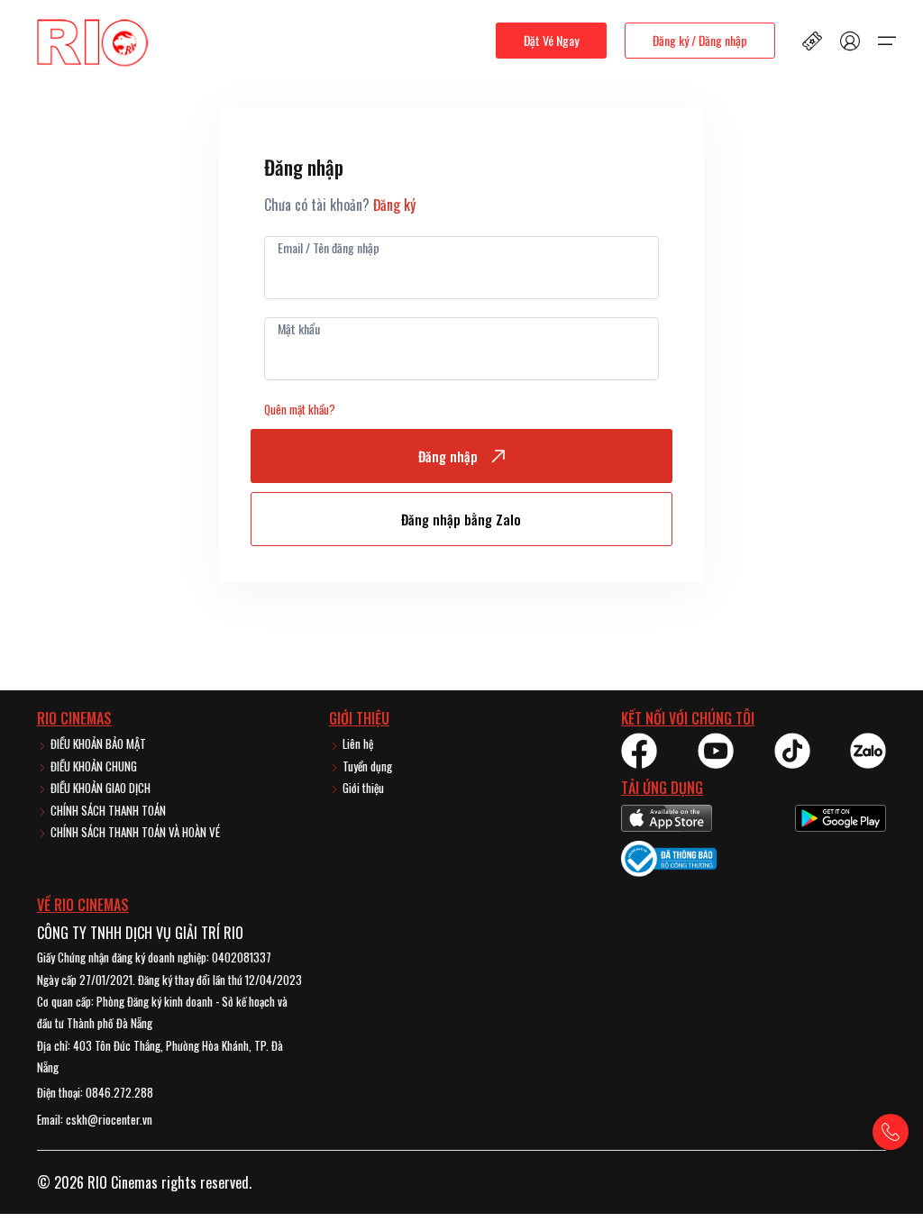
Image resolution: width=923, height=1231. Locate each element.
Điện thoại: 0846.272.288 (95, 1092)
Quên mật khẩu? (299, 409)
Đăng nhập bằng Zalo (461, 519)
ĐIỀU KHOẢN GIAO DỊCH (99, 788)
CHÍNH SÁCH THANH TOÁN (107, 810)
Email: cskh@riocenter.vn (94, 1119)
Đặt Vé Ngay (551, 40)
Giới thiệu (362, 788)
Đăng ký (394, 204)
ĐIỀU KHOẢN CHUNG (92, 766)
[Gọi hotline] (891, 1132)
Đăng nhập (448, 456)
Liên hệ (356, 743)
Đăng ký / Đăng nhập (700, 40)
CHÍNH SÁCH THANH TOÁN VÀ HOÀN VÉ (134, 832)
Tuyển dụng (366, 766)
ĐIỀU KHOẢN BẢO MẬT (97, 743)
